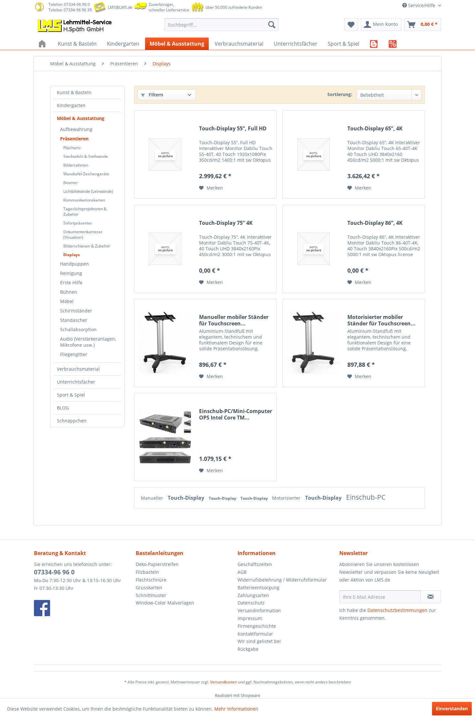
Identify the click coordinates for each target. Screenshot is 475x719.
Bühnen (68, 292)
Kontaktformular (255, 634)
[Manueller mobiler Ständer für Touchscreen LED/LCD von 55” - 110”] (165, 343)
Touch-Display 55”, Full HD (233, 128)
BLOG (63, 408)
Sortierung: (339, 94)
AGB (242, 572)
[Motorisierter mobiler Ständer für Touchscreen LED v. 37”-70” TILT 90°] (313, 343)
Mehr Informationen (236, 709)
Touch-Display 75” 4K (226, 223)
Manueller (152, 498)
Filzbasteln (147, 572)
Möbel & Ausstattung (80, 118)
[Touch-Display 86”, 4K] (313, 249)
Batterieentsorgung (259, 587)
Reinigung (71, 273)
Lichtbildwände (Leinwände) (88, 191)
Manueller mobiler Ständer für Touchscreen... (234, 320)
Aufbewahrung (76, 129)
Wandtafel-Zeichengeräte (86, 174)
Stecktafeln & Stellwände (85, 156)
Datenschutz (251, 603)
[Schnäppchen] (393, 44)
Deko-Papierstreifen (157, 564)
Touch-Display (187, 497)
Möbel (67, 301)
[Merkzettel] (351, 24)
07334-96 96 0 (54, 572)
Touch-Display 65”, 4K (375, 128)
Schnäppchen (72, 421)
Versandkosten (223, 682)
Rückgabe (248, 649)
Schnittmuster (151, 595)
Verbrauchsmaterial (78, 369)
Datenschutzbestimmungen (397, 610)
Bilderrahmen (75, 165)
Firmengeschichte (257, 626)
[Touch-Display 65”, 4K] (313, 154)
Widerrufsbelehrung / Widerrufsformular (282, 580)
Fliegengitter (73, 354)
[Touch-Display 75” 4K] (165, 249)
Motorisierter (287, 498)
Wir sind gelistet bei (259, 641)
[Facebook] (83, 608)
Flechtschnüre (151, 580)
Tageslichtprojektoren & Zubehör (85, 211)
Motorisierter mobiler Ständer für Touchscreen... (381, 320)
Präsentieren (74, 139)
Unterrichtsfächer (76, 382)
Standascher (73, 320)
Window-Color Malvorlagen (165, 603)
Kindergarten (71, 105)
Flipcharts (72, 147)
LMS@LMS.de (120, 7)
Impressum (250, 618)
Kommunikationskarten (84, 200)
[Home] (43, 44)
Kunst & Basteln (74, 92)
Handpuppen (74, 264)
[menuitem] (221, 24)
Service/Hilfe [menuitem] (422, 5)
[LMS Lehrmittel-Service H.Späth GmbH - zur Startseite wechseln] (75, 26)
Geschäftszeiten (255, 564)
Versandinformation (259, 610)
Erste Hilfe (71, 282)
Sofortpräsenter (77, 223)
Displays (71, 254)
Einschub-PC (365, 497)
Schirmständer (76, 311)
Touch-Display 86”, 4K (375, 223)
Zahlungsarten (253, 595)
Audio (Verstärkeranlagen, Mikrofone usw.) (88, 342)
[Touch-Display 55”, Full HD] (165, 154)
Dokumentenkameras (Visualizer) (82, 234)
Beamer (70, 182)
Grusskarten (149, 587)
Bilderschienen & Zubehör (86, 246)
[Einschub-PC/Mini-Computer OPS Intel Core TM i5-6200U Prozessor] (165, 437)
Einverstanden (452, 708)
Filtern (155, 95)
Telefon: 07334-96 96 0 (69, 4)
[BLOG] (374, 44)
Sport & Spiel (71, 395)
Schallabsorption (78, 329)
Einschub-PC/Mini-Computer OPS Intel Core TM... (235, 414)
